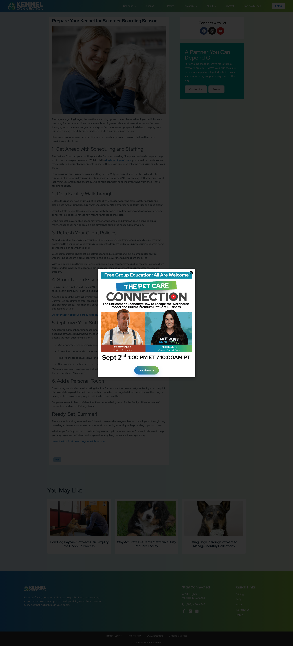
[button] (191, 273)
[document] (146, 323)
